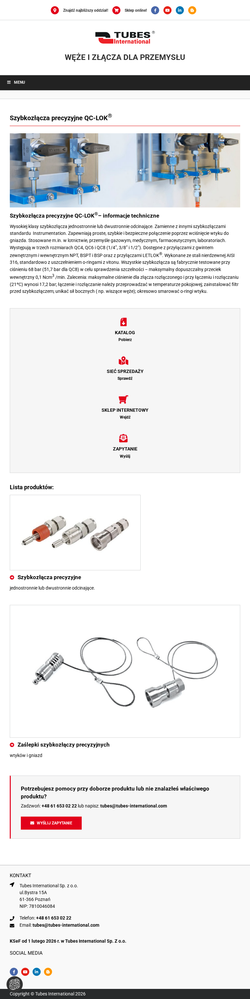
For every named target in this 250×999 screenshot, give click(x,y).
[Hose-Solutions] (194, 10)
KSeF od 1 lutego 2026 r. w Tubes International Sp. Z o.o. (68, 941)
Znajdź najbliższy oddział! (85, 10)
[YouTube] (169, 10)
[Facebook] (157, 10)
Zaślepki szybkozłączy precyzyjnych (64, 744)
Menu (19, 82)
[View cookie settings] (15, 984)
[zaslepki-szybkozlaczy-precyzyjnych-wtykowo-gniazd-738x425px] (125, 607)
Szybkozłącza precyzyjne (49, 577)
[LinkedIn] (182, 10)
